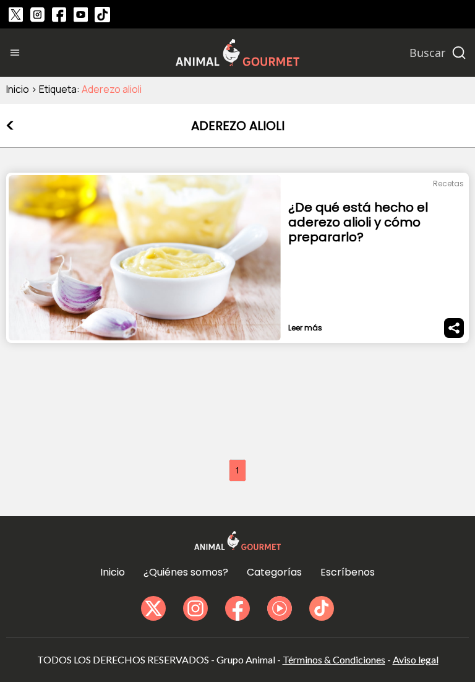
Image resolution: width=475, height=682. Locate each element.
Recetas (448, 183)
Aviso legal (416, 659)
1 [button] (237, 470)
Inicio (17, 89)
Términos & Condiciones (334, 659)
